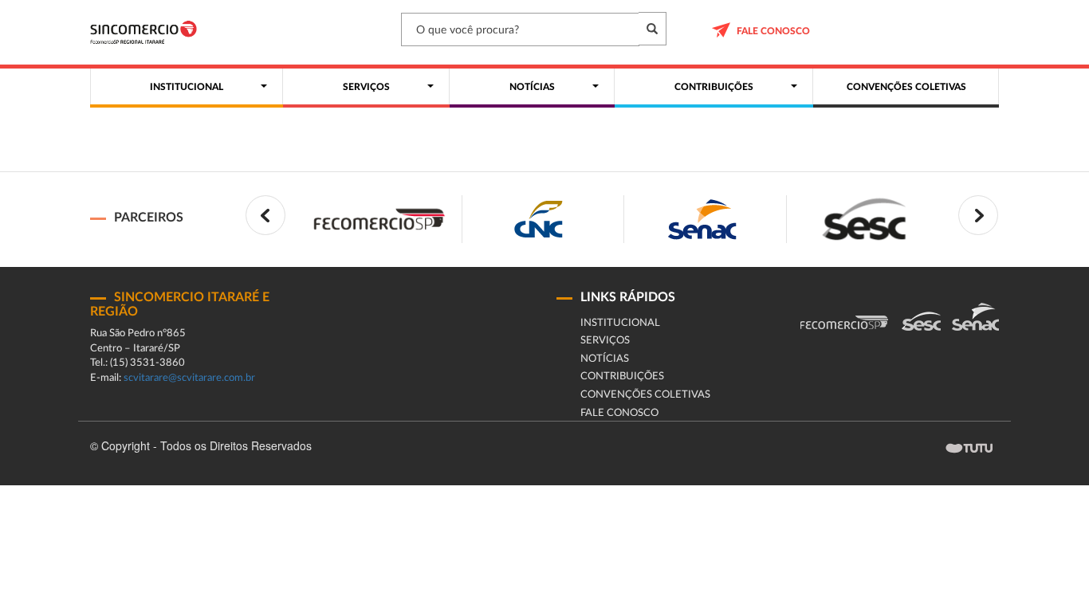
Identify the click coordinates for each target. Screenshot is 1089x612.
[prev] (265, 215)
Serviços (605, 340)
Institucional (620, 323)
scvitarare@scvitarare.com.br (189, 378)
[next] (978, 215)
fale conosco (773, 31)
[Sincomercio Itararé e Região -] (143, 32)
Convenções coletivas (645, 395)
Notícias (604, 359)
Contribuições (622, 376)
